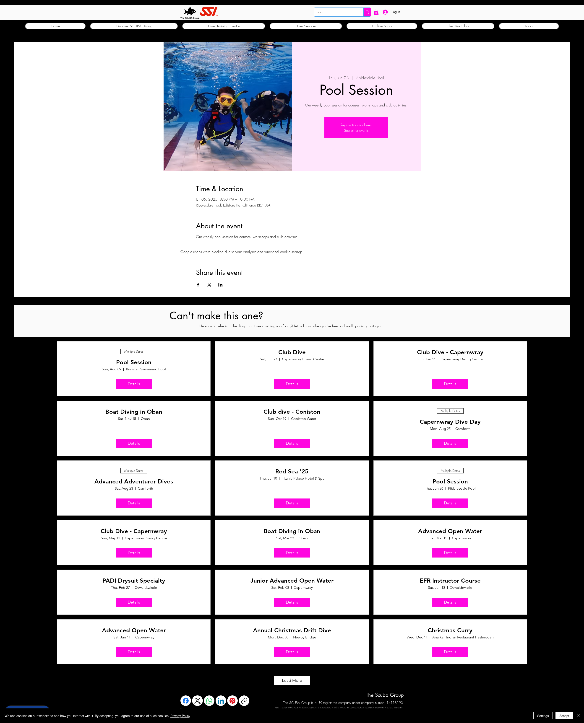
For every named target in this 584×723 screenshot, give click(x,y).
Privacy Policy (180, 715)
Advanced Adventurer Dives (133, 481)
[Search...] (367, 12)
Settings (543, 715)
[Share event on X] (209, 285)
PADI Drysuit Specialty (133, 580)
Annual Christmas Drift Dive (292, 630)
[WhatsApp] (209, 700)
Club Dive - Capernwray (450, 352)
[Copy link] (244, 700)
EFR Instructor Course (450, 580)
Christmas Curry (450, 630)
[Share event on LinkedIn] (220, 285)
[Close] (578, 715)
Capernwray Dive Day (450, 421)
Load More (292, 680)
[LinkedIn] (221, 700)
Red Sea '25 (291, 471)
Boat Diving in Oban (133, 411)
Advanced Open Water (450, 531)
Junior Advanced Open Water (292, 580)
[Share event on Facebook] (198, 285)
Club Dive (292, 352)
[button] (376, 12)
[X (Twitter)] (197, 700)
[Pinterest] (232, 700)
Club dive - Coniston (291, 411)
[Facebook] (185, 700)
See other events (356, 130)
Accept (564, 715)
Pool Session (133, 362)
